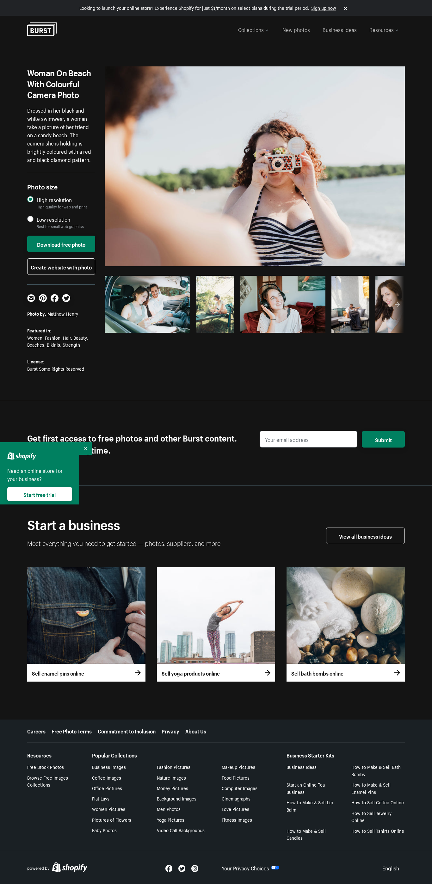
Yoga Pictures (170, 819)
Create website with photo (61, 267)
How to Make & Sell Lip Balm (310, 806)
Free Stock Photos (45, 766)
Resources (381, 29)
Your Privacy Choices (245, 867)
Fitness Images (237, 819)
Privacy (170, 730)
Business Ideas (302, 766)
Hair (67, 337)
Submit (383, 439)
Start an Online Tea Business (306, 788)
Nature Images (171, 777)
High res (146, 326)
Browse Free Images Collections (47, 781)
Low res (171, 326)
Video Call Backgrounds (181, 829)
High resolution (54, 199)
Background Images (176, 798)
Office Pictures (107, 787)
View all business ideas (365, 536)
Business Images (109, 766)
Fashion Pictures (173, 766)
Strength (71, 344)
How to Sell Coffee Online (377, 802)
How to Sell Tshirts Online (377, 830)
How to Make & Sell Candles (306, 834)
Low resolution (53, 219)
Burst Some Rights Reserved (55, 368)
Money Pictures (172, 787)
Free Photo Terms (72, 730)
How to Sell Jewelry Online (371, 816)
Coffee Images (106, 777)
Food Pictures (236, 777)
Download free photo (61, 244)
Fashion (52, 337)
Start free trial (39, 494)
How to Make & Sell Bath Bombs (376, 770)
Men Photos (169, 808)
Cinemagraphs (236, 798)
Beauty (80, 337)
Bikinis (53, 344)
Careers (36, 730)
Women (34, 337)
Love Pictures (235, 808)
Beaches (35, 344)
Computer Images (239, 787)
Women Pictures (108, 808)
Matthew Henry (62, 313)
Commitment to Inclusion (127, 730)
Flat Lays (100, 798)
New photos (296, 29)
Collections (251, 29)
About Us (195, 730)
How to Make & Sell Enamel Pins (371, 788)
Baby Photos (104, 829)
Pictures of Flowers (111, 819)
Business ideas (340, 29)
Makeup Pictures (238, 766)
